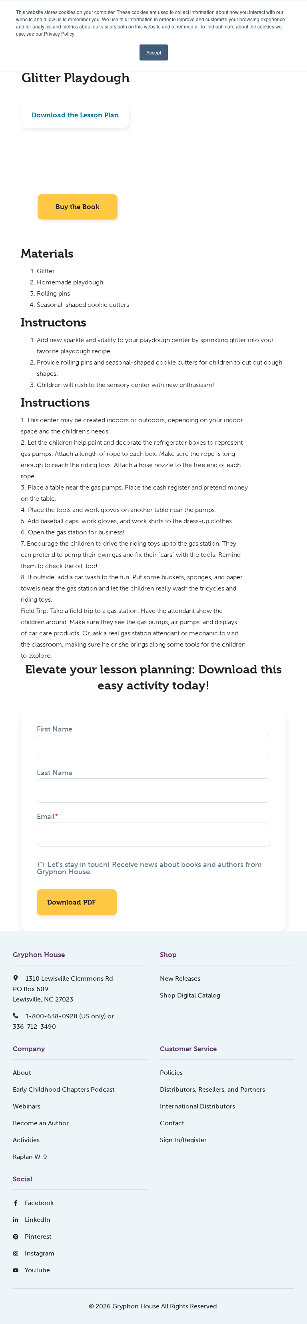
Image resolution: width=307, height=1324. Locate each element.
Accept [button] (153, 52)
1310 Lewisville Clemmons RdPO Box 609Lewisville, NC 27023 (63, 989)
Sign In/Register (183, 1140)
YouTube (37, 1270)
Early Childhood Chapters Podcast (64, 1089)
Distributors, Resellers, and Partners (212, 1089)
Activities (26, 1140)
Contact (172, 1123)
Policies (171, 1072)
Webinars (26, 1106)
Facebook (39, 1203)
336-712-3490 (34, 1026)
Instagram (39, 1253)
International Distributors (197, 1106)
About (22, 1072)
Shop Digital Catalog (190, 995)
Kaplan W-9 (30, 1157)
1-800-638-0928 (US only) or (69, 1016)
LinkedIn (37, 1219)
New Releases (180, 978)
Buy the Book (77, 207)
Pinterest (38, 1236)
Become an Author (41, 1123)
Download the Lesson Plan (75, 115)
